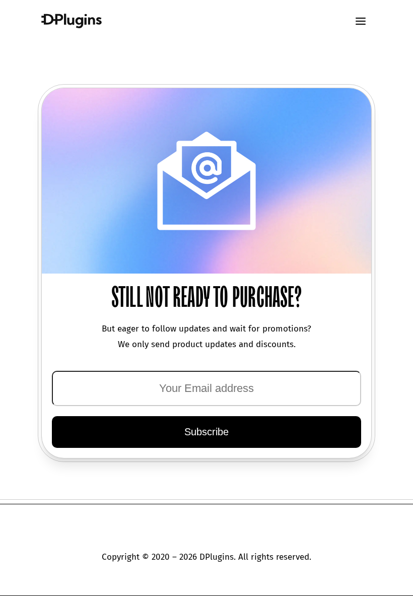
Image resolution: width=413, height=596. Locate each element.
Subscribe (206, 431)
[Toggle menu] (361, 21)
